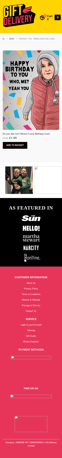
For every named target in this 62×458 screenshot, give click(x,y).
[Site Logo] (19, 16)
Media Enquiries (31, 341)
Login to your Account (31, 325)
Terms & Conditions (31, 294)
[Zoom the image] (31, 215)
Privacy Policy (31, 288)
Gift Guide (31, 336)
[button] (58, 17)
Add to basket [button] (15, 145)
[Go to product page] (31, 90)
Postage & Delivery (31, 305)
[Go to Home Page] (3, 38)
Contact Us (31, 311)
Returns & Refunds (31, 300)
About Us (31, 283)
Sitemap (31, 330)
